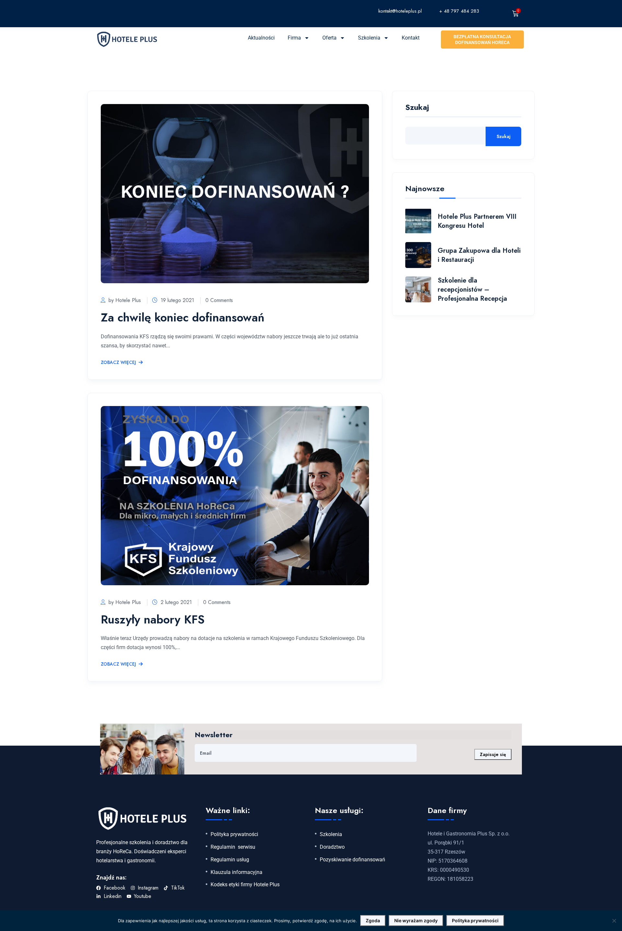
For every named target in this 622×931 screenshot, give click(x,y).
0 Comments (219, 300)
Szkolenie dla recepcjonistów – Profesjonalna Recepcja (472, 289)
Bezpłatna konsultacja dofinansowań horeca (482, 39)
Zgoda (373, 920)
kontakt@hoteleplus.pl (400, 11)
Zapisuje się (493, 754)
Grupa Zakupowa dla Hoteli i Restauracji (479, 255)
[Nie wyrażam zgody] (614, 920)
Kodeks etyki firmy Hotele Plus (245, 885)
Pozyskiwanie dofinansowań (352, 860)
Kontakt (411, 38)
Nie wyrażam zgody (416, 920)
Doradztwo (332, 847)
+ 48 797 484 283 (459, 11)
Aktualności (261, 38)
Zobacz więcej (118, 362)
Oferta (329, 38)
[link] (346, 10)
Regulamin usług (230, 860)
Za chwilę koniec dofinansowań (182, 317)
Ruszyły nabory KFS (152, 619)
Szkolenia (369, 38)
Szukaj (417, 108)
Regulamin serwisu (233, 847)
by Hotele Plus (125, 300)
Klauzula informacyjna (236, 872)
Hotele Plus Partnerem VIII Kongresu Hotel (477, 221)
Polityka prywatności (234, 834)
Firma (294, 38)
